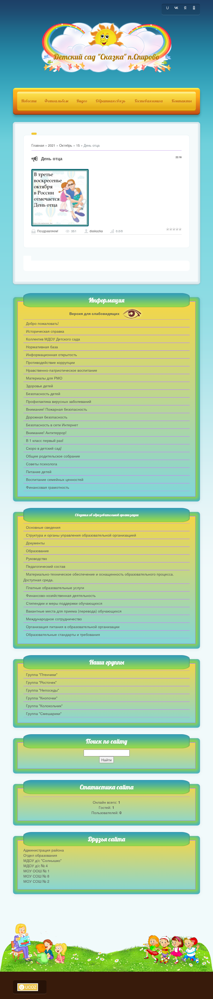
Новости (28, 101)
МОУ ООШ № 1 (36, 870)
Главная (37, 145)
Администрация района (43, 850)
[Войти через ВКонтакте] (176, 8)
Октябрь (65, 145)
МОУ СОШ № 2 (36, 881)
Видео (81, 101)
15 (78, 145)
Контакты (181, 101)
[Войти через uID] (167, 8)
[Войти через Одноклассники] (194, 8)
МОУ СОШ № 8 (36, 876)
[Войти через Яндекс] (185, 8)
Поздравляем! (47, 231)
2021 (51, 145)
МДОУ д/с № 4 (35, 865)
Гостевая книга (149, 101)
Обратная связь (110, 101)
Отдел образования (40, 855)
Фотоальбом (56, 101)
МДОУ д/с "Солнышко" (42, 860)
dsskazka (96, 231)
